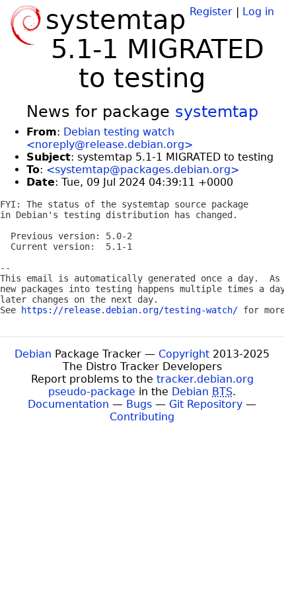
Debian (33, 354)
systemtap (216, 111)
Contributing (142, 416)
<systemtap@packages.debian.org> (142, 169)
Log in (258, 11)
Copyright (184, 354)
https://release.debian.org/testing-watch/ (129, 310)
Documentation (68, 404)
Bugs (139, 404)
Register (211, 11)
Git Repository (205, 404)
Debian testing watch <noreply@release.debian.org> (109, 138)
